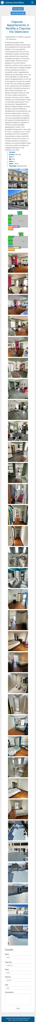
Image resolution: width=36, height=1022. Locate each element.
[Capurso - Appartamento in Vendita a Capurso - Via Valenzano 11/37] (18, 389)
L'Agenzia (15, 1020)
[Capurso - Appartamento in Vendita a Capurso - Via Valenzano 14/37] (18, 452)
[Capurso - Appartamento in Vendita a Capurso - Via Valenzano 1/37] (18, 178)
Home (9, 1020)
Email (7, 969)
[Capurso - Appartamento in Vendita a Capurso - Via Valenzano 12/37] (18, 410)
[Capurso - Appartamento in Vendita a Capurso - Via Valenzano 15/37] (18, 473)
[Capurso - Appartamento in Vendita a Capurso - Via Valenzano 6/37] (18, 284)
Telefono (8, 977)
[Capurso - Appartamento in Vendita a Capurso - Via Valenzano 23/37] (18, 641)
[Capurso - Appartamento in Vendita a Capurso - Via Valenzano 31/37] (18, 809)
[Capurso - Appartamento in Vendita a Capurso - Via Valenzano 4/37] (18, 241)
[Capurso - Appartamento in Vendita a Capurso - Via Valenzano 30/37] (18, 788)
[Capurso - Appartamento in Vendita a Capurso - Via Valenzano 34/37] (18, 872)
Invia (18, 1008)
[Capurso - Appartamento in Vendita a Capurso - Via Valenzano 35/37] (18, 893)
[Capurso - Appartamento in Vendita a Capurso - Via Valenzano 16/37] (18, 494)
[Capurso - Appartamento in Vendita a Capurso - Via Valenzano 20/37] (18, 578)
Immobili (20, 1020)
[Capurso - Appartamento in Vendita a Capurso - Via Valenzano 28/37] (18, 746)
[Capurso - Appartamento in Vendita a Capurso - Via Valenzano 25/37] (18, 683)
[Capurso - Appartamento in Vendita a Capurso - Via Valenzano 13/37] (18, 431)
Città (6, 985)
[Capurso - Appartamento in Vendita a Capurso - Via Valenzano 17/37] (18, 515)
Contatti (26, 1020)
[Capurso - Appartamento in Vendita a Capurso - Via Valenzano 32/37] (18, 830)
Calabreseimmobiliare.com (22, 1018)
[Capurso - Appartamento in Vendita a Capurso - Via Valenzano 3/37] (18, 220)
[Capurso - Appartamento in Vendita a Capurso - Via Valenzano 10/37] (18, 368)
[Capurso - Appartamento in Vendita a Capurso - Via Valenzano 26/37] (18, 704)
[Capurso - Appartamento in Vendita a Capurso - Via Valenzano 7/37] (18, 305)
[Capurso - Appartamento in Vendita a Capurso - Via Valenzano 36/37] (18, 914)
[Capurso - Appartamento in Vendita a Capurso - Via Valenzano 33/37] (18, 851)
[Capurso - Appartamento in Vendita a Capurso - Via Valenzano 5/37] (18, 263)
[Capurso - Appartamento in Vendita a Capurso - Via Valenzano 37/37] (18, 935)
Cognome (8, 962)
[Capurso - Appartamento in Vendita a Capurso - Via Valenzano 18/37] (18, 536)
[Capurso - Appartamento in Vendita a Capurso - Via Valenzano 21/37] (18, 599)
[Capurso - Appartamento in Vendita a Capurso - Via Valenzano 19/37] (18, 557)
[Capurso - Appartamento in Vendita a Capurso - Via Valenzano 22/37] (18, 620)
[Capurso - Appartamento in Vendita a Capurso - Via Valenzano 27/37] (18, 725)
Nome (7, 954)
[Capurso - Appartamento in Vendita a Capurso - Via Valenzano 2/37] (18, 199)
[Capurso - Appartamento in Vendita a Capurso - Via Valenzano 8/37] (18, 326)
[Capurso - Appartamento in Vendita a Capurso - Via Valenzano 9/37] (18, 347)
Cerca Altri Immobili (18, 13)
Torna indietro (18, 9)
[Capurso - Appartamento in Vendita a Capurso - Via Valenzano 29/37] (18, 767)
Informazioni (9, 992)
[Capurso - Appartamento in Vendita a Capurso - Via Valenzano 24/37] (18, 662)
